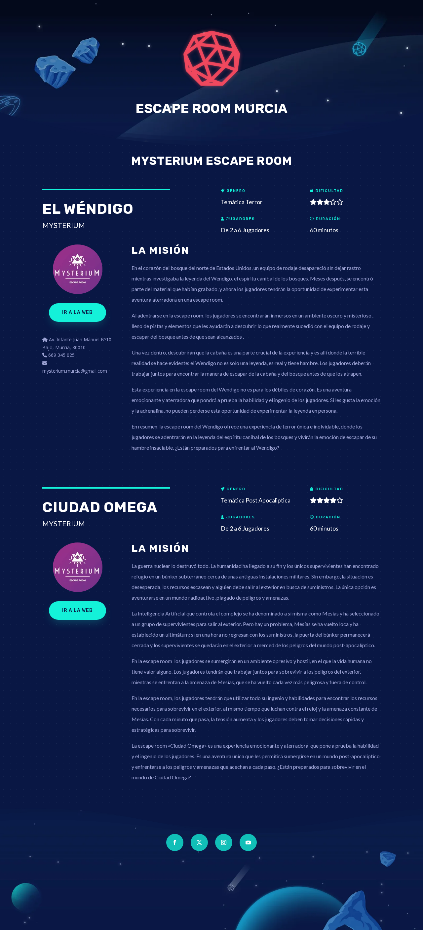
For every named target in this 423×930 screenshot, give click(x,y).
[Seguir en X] (199, 842)
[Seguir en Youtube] (248, 842)
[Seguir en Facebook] (174, 842)
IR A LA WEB (77, 312)
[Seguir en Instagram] (223, 842)
